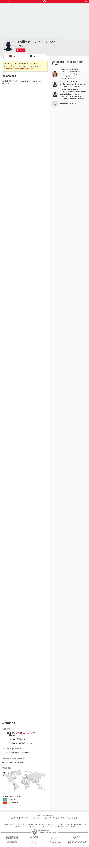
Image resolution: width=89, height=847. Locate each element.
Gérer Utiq (32, 826)
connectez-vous (34, 66)
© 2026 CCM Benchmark (67, 826)
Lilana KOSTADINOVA (69, 90)
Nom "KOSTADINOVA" (69, 104)
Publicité (37, 824)
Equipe (19, 824)
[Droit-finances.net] (77, 837)
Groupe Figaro (53, 826)
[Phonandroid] (77, 842)
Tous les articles (52, 824)
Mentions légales (42, 826)
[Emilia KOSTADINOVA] (8, 45)
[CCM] (33, 837)
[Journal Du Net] (55, 837)
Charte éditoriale (28, 824)
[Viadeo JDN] (33, 842)
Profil (15, 56)
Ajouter (21, 50)
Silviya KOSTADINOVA (69, 69)
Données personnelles (79, 824)
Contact (43, 824)
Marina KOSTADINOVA (69, 82)
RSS (59, 824)
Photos (36, 56)
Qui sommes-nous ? (10, 824)
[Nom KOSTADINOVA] (55, 104)
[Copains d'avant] (12, 842)
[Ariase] (55, 842)
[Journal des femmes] (12, 837)
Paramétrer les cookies (21, 826)
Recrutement (66, 824)
